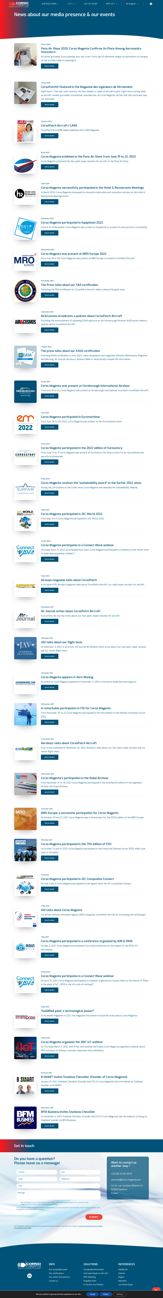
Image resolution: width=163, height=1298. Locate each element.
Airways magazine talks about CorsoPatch (69, 580)
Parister (121, 1273)
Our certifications (56, 1273)
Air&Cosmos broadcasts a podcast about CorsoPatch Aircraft (81, 316)
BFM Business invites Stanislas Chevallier (68, 1112)
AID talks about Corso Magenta (61, 910)
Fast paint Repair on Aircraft (96, 1273)
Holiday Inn (123, 1269)
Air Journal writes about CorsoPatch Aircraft (70, 611)
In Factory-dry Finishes (93, 1284)
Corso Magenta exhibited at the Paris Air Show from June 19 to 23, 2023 (88, 157)
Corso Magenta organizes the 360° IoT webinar (72, 1042)
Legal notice (81, 1292)
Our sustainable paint (58, 1269)
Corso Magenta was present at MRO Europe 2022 (73, 254)
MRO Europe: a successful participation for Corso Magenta (79, 813)
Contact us (53, 1281)
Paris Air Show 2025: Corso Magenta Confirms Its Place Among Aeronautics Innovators (91, 50)
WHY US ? (110, 4)
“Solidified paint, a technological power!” (67, 1011)
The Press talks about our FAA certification (69, 285)
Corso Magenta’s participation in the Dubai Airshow (74, 778)
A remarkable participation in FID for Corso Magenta (76, 708)
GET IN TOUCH (90, 4)
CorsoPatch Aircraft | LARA (59, 125)
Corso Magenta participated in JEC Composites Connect (77, 879)
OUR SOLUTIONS (49, 4)
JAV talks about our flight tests (61, 642)
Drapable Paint (90, 1281)
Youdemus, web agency (97, 1292)
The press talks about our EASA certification (70, 351)
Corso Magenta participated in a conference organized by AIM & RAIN (86, 941)
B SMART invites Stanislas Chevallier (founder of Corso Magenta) (84, 1077)
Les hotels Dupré (125, 1284)
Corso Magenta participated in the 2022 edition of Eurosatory (81, 448)
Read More (50, 66)
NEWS (70, 4)
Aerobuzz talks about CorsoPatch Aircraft (69, 743)
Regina (121, 1277)
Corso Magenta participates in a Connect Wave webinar (77, 545)
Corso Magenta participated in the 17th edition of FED (76, 844)
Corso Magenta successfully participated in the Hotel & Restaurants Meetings (92, 188)
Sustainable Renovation (94, 1269)
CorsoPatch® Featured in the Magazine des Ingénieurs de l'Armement (87, 87)
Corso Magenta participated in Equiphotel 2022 (72, 223)
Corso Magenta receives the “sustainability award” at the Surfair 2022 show (91, 483)
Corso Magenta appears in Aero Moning (67, 677)
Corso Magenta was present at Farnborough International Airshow (85, 386)
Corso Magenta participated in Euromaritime (70, 417)
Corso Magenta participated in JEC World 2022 (72, 514)
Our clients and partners (59, 1277)
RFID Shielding (90, 1277)
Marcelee (122, 1281)
